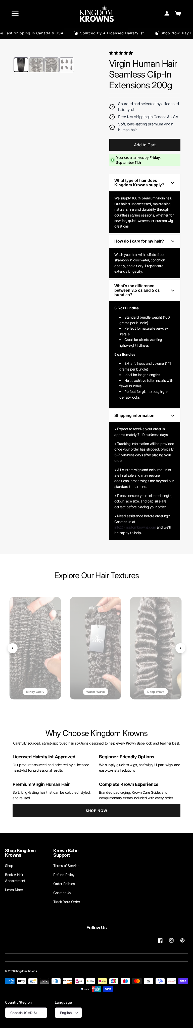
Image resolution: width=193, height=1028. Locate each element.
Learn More (14, 890)
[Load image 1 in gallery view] (21, 65)
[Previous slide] (13, 648)
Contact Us (62, 893)
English (66, 1013)
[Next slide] (180, 648)
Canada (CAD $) (23, 1013)
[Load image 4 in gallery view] (67, 65)
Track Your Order (66, 902)
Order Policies (64, 884)
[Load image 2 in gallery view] (36, 65)
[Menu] (15, 13)
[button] (121, 52)
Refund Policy (64, 874)
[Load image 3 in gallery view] (51, 65)
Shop (9, 865)
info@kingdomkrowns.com (135, 527)
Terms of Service (66, 865)
